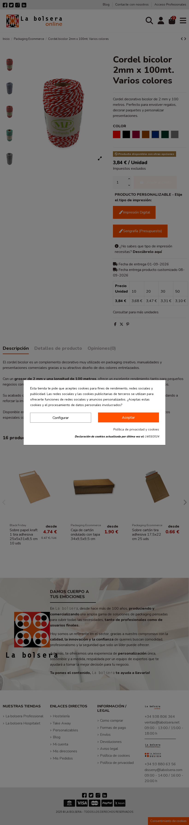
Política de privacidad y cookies (136, 429)
